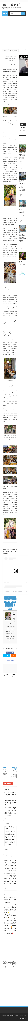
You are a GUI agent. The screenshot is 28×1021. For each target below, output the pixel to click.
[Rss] (16, 1018)
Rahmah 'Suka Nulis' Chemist (9, 788)
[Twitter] (20, 1018)
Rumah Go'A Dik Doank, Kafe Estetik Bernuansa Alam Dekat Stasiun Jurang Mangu (22, 158)
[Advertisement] (14, 31)
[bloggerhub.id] (22, 275)
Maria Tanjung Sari (9, 827)
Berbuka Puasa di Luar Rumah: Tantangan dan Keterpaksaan (14, 774)
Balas (5, 818)
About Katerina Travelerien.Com (22, 263)
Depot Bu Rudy (9, 599)
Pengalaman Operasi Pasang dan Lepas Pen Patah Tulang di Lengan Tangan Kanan (22, 238)
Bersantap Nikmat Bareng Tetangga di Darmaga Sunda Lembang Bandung (6, 771)
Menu (5, 13)
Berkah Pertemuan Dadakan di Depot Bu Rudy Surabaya (10, 675)
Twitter (7, 655)
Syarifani (6, 895)
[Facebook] (18, 1018)
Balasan (7, 823)
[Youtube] (23, 1018)
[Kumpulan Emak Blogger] (22, 272)
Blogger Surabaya (11, 597)
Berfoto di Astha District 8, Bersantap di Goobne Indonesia (22, 211)
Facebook (10, 653)
